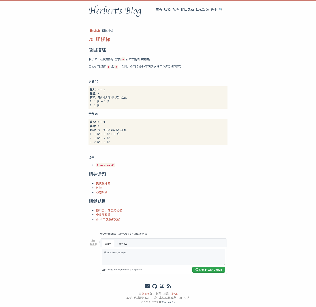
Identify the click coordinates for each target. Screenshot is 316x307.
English (95, 30)
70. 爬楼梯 (99, 39)
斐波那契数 (103, 215)
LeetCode (202, 9)
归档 (167, 9)
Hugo (145, 293)
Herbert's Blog (115, 10)
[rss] (169, 286)
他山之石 (187, 9)
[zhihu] (161, 286)
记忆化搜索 (103, 183)
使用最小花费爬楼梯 (109, 210)
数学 (99, 188)
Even (175, 293)
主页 (159, 9)
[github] (154, 286)
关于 (213, 9)
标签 (175, 9)
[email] (147, 286)
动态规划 (102, 192)
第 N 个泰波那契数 (108, 219)
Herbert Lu (168, 302)
